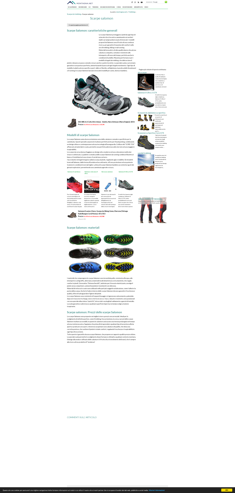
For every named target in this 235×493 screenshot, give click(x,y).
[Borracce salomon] (109, 185)
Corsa (119, 7)
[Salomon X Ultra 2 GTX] (126, 185)
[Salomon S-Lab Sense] (75, 185)
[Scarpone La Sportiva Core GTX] (146, 142)
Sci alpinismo (72, 7)
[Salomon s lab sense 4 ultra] (92, 185)
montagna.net (121, 12)
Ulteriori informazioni (157, 490)
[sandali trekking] (146, 162)
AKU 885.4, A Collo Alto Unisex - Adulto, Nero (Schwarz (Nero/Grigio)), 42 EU (106, 122)
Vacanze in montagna (107, 7)
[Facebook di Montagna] (132, 2)
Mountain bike (127, 7)
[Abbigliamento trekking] (153, 210)
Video (146, 7)
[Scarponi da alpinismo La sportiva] (146, 122)
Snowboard (82, 7)
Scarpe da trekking (74, 14)
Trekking (95, 7)
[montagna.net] (80, 3)
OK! (226, 490)
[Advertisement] (88, 12)
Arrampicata (138, 7)
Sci (90, 7)
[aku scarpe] (146, 82)
